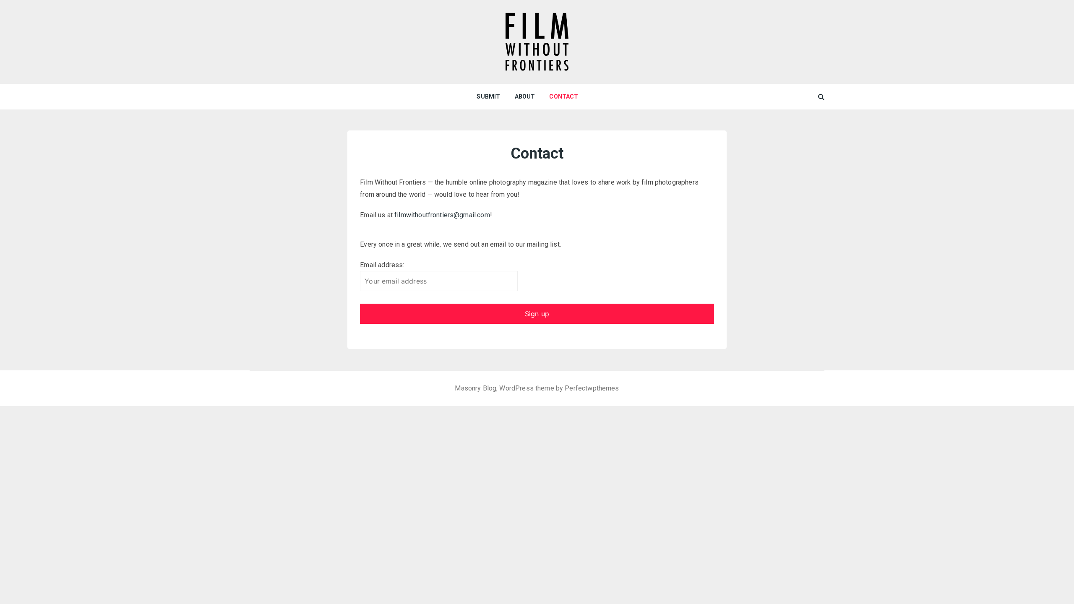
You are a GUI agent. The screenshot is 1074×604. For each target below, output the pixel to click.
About (525, 96)
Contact (563, 96)
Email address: (382, 265)
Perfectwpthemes (592, 388)
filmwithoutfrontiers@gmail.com (442, 215)
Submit (488, 96)
